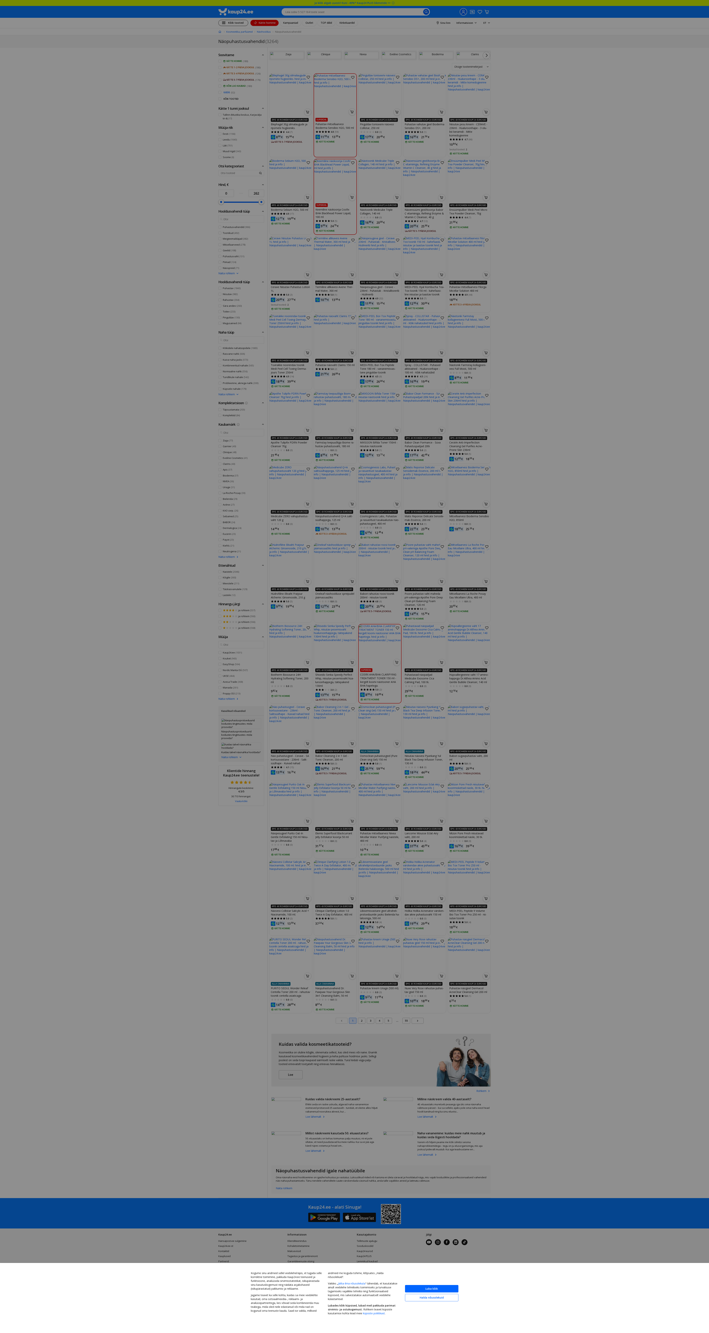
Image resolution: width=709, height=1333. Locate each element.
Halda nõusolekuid (432, 1297)
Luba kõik (431, 1288)
